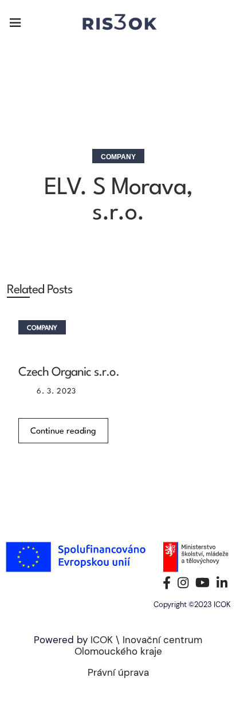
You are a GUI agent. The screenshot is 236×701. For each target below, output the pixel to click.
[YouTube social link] (202, 582)
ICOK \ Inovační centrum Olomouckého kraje (138, 645)
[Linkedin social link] (222, 582)
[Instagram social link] (183, 582)
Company (118, 157)
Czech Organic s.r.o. (68, 373)
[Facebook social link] (166, 582)
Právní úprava (118, 672)
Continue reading (63, 431)
